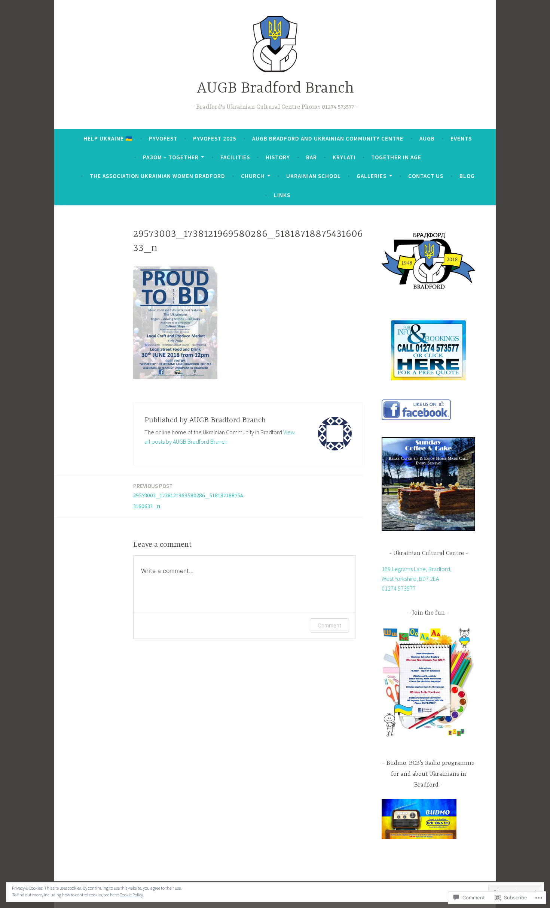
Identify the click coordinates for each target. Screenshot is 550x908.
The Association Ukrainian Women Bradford (157, 176)
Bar (311, 157)
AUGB (427, 138)
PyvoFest (163, 138)
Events (461, 138)
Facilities (235, 157)
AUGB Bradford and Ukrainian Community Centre (327, 138)
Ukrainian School (313, 176)
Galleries (371, 176)
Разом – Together (171, 157)
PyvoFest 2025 (214, 138)
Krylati (344, 157)
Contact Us (425, 176)
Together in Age (396, 157)
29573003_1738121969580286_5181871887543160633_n (188, 496)
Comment (329, 625)
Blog (467, 176)
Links (282, 195)
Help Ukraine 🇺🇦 (108, 138)
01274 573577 (399, 588)
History (278, 157)
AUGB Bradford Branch (275, 88)
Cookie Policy (131, 895)
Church (253, 176)
